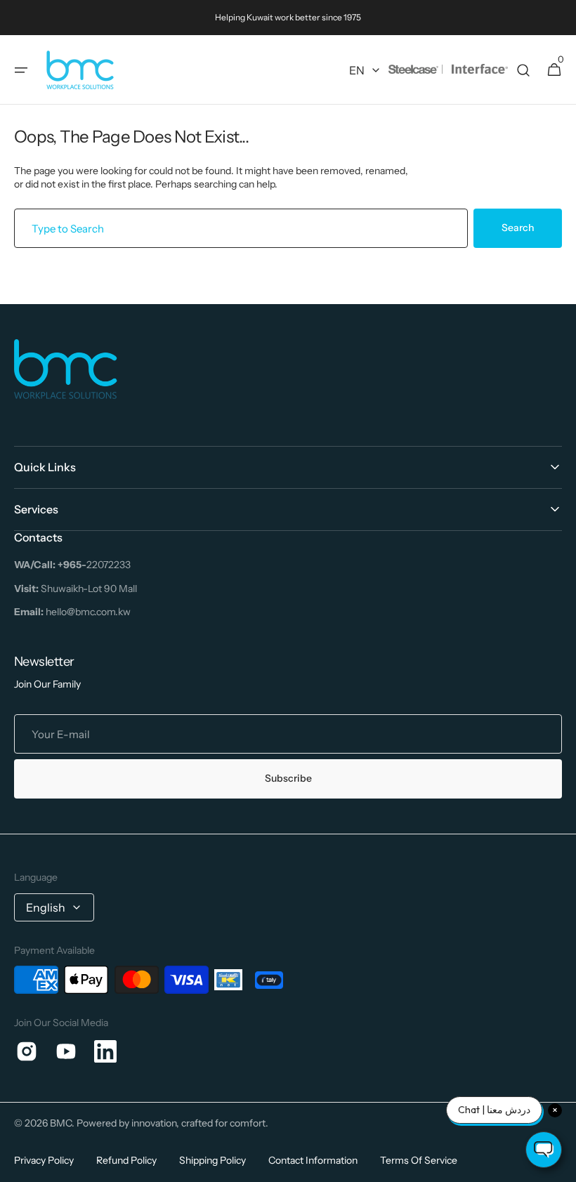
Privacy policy (44, 1160)
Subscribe (288, 778)
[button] (21, 70)
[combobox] (241, 228)
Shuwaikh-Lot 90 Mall (75, 588)
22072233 (72, 564)
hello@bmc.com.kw (72, 611)
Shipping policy (212, 1160)
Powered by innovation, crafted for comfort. (172, 1123)
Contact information (313, 1160)
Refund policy (126, 1160)
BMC (61, 1123)
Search (518, 227)
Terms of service (418, 1160)
